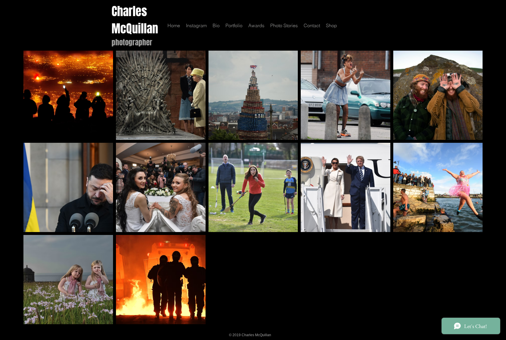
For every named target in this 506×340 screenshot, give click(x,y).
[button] (234, 25)
